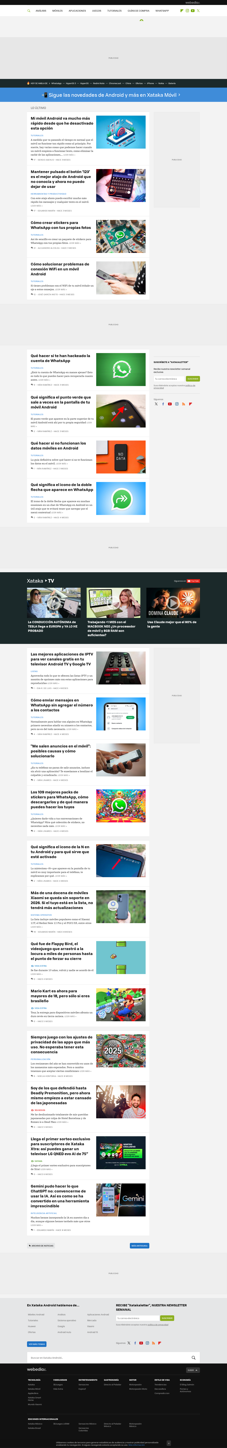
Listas (34, 671)
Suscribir (193, 378)
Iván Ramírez (45, 384)
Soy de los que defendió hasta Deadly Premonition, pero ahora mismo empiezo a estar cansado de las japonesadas (61, 1095)
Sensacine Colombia (84, 1429)
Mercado (91, 1320)
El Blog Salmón (187, 1384)
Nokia (161, 83)
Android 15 (92, 1332)
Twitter (198, 11)
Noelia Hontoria (47, 1076)
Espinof (82, 1388)
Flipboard (182, 11)
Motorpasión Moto (138, 1388)
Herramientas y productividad (48, 194)
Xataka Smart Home (34, 1398)
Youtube (193, 11)
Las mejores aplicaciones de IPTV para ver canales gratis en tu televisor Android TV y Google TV (62, 659)
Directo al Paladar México (112, 1425)
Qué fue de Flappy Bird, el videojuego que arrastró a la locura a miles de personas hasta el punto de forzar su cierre (62, 951)
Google (61, 1326)
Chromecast (115, 83)
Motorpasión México (135, 1425)
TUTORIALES (114, 10)
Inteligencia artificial (44, 1213)
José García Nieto (48, 294)
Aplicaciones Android (98, 1314)
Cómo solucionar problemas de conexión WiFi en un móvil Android (60, 269)
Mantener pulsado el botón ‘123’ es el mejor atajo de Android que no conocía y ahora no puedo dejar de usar (61, 179)
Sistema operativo (41, 915)
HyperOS (84, 83)
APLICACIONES (77, 10)
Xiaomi (90, 1326)
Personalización (40, 1059)
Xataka (40, 580)
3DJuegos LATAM (61, 1423)
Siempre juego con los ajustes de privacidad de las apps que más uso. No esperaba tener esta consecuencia (61, 1044)
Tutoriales (37, 135)
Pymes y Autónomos (185, 1390)
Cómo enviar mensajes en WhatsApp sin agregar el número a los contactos (62, 705)
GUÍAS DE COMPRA (138, 10)
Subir (191, 1370)
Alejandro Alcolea (48, 247)
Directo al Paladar (112, 1384)
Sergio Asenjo (46, 159)
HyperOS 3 (71, 83)
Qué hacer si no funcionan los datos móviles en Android (58, 445)
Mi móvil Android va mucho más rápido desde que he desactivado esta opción (62, 123)
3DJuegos (40, 1110)
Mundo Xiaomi (35, 1404)
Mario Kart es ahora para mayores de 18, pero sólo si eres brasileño (60, 995)
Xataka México (35, 1423)
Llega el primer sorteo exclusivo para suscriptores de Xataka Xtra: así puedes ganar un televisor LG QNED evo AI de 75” (60, 1146)
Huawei (32, 1326)
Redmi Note (99, 83)
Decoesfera (160, 1388)
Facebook (163, 403)
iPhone (150, 83)
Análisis (62, 1314)
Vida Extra (41, 966)
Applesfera (33, 1393)
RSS (183, 403)
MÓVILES (57, 10)
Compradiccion (162, 1393)
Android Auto (64, 1332)
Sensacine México (87, 1423)
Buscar (193, 1357)
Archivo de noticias (42, 1245)
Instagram (187, 11)
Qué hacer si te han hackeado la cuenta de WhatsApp (60, 358)
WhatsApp (56, 83)
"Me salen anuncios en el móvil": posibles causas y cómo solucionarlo (61, 751)
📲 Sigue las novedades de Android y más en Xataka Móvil (110, 94)
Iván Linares (44, 780)
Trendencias (160, 1384)
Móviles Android (36, 1314)
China (128, 83)
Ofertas (139, 83)
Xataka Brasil (34, 1427)
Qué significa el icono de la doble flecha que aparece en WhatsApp (62, 487)
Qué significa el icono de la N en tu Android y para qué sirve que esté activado (60, 851)
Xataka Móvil (34, 1388)
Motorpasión (135, 1384)
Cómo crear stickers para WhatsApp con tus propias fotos (61, 224)
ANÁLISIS (41, 10)
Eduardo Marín (46, 210)
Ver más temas (37, 1344)
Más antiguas (140, 1245)
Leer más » (69, 154)
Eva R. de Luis (44, 688)
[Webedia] (192, 2)
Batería (172, 83)
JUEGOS (96, 10)
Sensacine (84, 1384)
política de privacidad (158, 1324)
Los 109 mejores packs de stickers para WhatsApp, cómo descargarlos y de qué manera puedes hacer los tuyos (59, 799)
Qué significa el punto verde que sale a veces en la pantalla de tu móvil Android (61, 402)
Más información (136, 1444)
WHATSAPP (162, 10)
